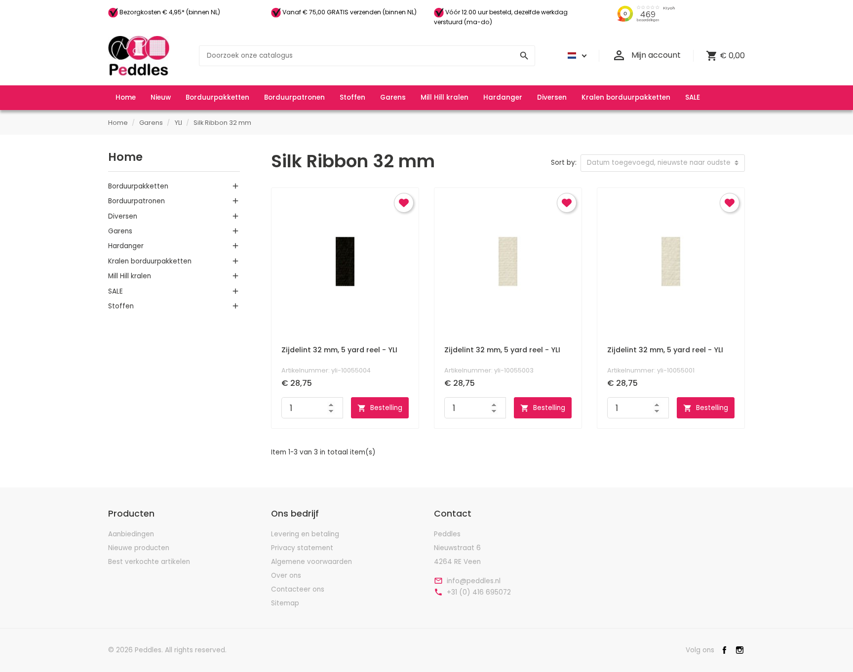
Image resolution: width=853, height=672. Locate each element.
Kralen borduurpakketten (150, 261)
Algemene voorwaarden (311, 561)
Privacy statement (302, 548)
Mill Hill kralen (129, 276)
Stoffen (121, 306)
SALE (115, 291)
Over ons (286, 575)
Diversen (122, 216)
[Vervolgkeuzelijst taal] (575, 55)
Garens (120, 231)
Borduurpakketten (138, 186)
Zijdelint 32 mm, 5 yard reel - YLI (339, 350)
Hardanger (126, 246)
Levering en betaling (305, 534)
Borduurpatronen (136, 201)
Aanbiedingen (131, 534)
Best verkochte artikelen (149, 561)
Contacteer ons (297, 589)
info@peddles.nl (474, 581)
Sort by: (564, 162)
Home (125, 157)
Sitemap (285, 603)
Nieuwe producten (138, 548)
